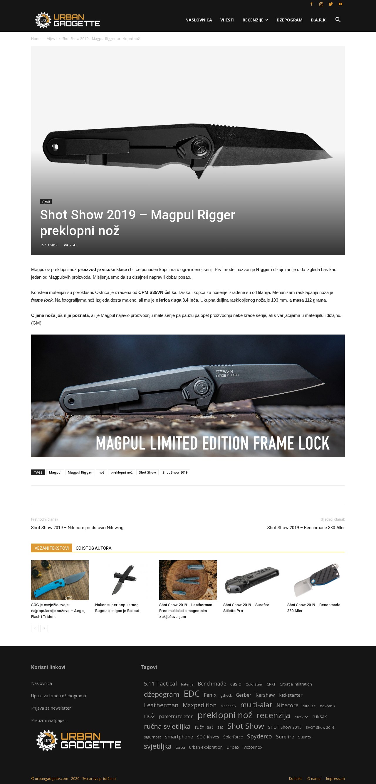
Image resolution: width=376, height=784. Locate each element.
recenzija (273, 715)
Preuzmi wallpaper (48, 720)
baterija (187, 684)
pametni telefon (176, 716)
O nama (313, 778)
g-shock (226, 695)
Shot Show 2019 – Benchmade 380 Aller (306, 527)
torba (180, 747)
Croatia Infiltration (296, 684)
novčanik (327, 705)
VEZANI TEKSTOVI (52, 548)
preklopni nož (121, 472)
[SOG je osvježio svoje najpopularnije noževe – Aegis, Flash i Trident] (60, 580)
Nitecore (287, 705)
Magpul (55, 472)
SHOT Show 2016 (320, 727)
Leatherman (161, 705)
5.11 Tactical (160, 683)
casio (235, 684)
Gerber (243, 695)
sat (220, 727)
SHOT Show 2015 (285, 727)
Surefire (285, 737)
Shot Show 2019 (174, 472)
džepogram (161, 694)
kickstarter (291, 695)
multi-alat (256, 705)
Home (36, 38)
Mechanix (228, 706)
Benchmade (212, 684)
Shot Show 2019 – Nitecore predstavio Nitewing (77, 527)
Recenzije (253, 20)
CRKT (271, 684)
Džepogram (290, 20)
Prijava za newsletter (51, 708)
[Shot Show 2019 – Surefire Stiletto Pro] (252, 580)
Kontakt (295, 778)
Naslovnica (198, 20)
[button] (338, 20)
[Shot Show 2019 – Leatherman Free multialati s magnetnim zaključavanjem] (188, 580)
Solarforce (233, 737)
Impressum (335, 778)
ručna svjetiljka (167, 726)
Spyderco (259, 736)
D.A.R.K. (319, 20)
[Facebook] (311, 4)
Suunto (304, 737)
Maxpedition (199, 705)
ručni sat (204, 727)
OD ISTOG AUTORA (94, 548)
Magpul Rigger (80, 472)
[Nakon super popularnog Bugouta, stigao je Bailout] (124, 580)
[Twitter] (330, 4)
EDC (192, 693)
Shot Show (147, 472)
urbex (233, 747)
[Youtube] (340, 4)
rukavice (301, 717)
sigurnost (152, 737)
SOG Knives (208, 737)
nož (101, 472)
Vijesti (227, 20)
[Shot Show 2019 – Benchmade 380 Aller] (316, 580)
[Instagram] (321, 4)
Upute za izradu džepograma (58, 695)
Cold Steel (254, 684)
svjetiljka (158, 746)
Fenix (210, 695)
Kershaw (265, 695)
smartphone (179, 736)
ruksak (319, 716)
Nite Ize (309, 705)
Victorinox (253, 747)
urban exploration (206, 747)
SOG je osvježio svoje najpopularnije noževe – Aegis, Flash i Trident (58, 611)
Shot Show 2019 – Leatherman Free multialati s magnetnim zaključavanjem (185, 611)
